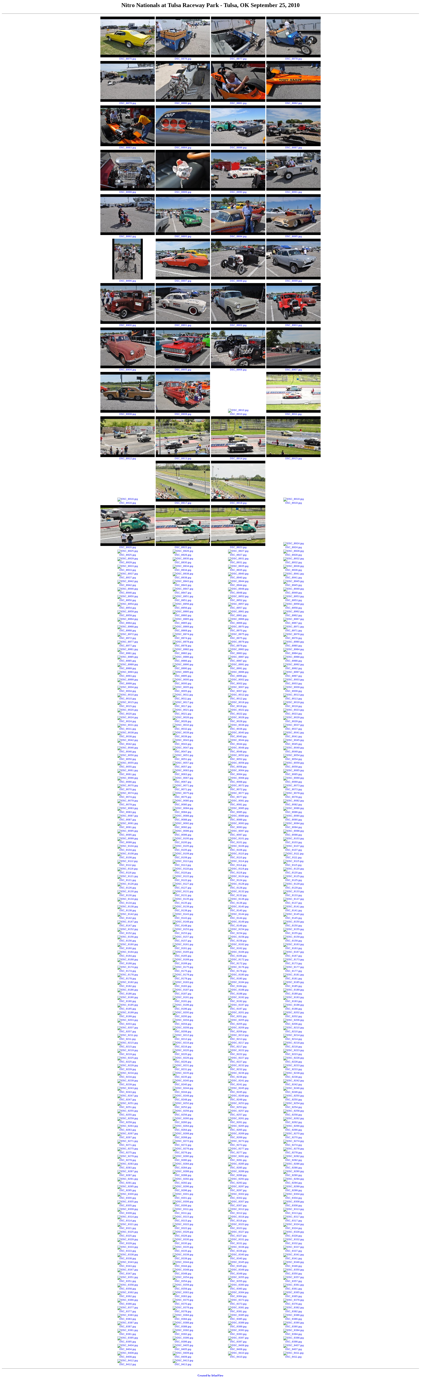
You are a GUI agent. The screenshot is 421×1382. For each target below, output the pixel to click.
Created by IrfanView (210, 1375)
